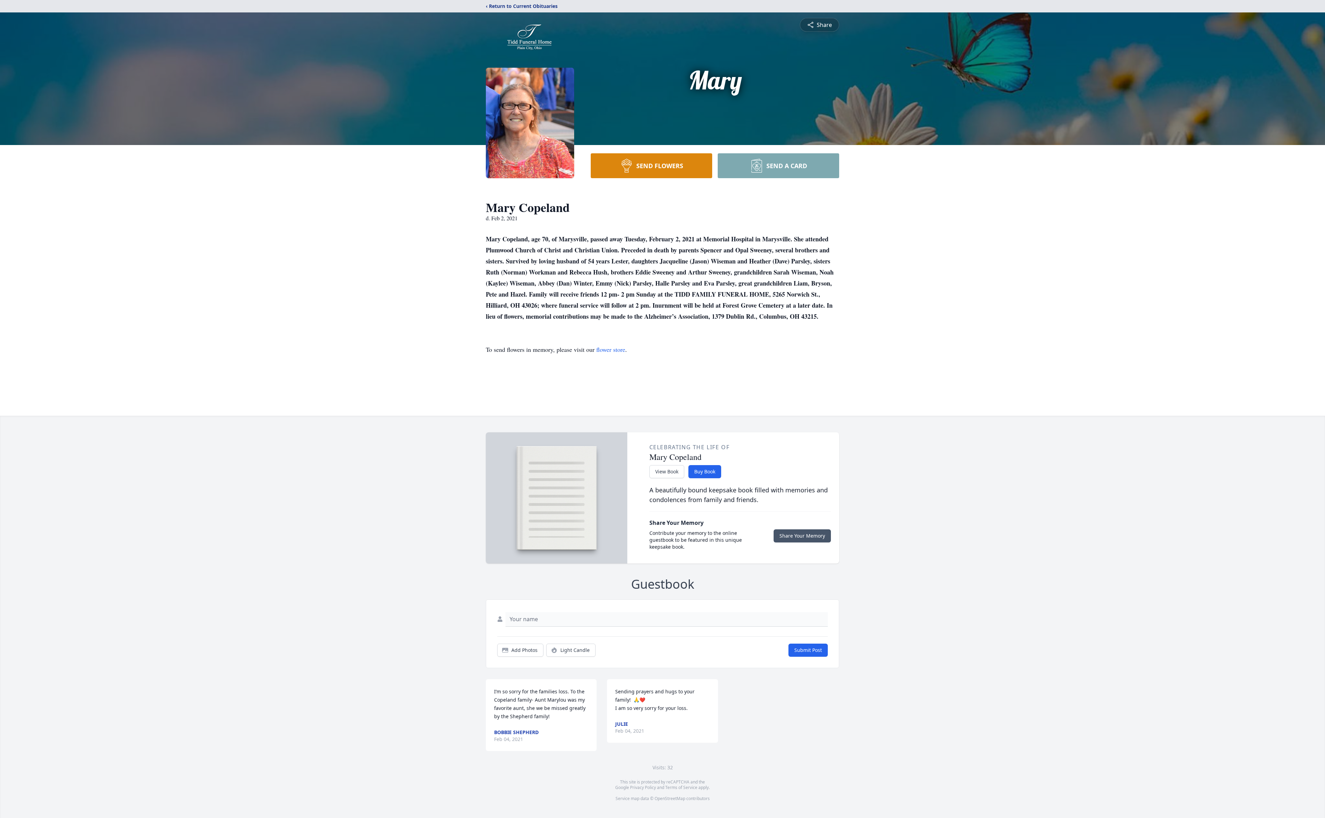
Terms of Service (681, 787)
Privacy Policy (643, 787)
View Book (666, 471)
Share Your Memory (802, 535)
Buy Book (704, 471)
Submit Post (808, 650)
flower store (610, 349)
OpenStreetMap (670, 798)
